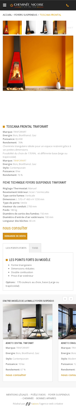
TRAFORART (19, 160)
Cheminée (28, 398)
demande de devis (15, 236)
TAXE (35, 248)
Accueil (7, 14)
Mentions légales (17, 394)
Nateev (34, 403)
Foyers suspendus (25, 14)
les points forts (16, 248)
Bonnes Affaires (46, 398)
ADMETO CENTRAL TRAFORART (20, 343)
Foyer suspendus (59, 394)
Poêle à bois (38, 394)
